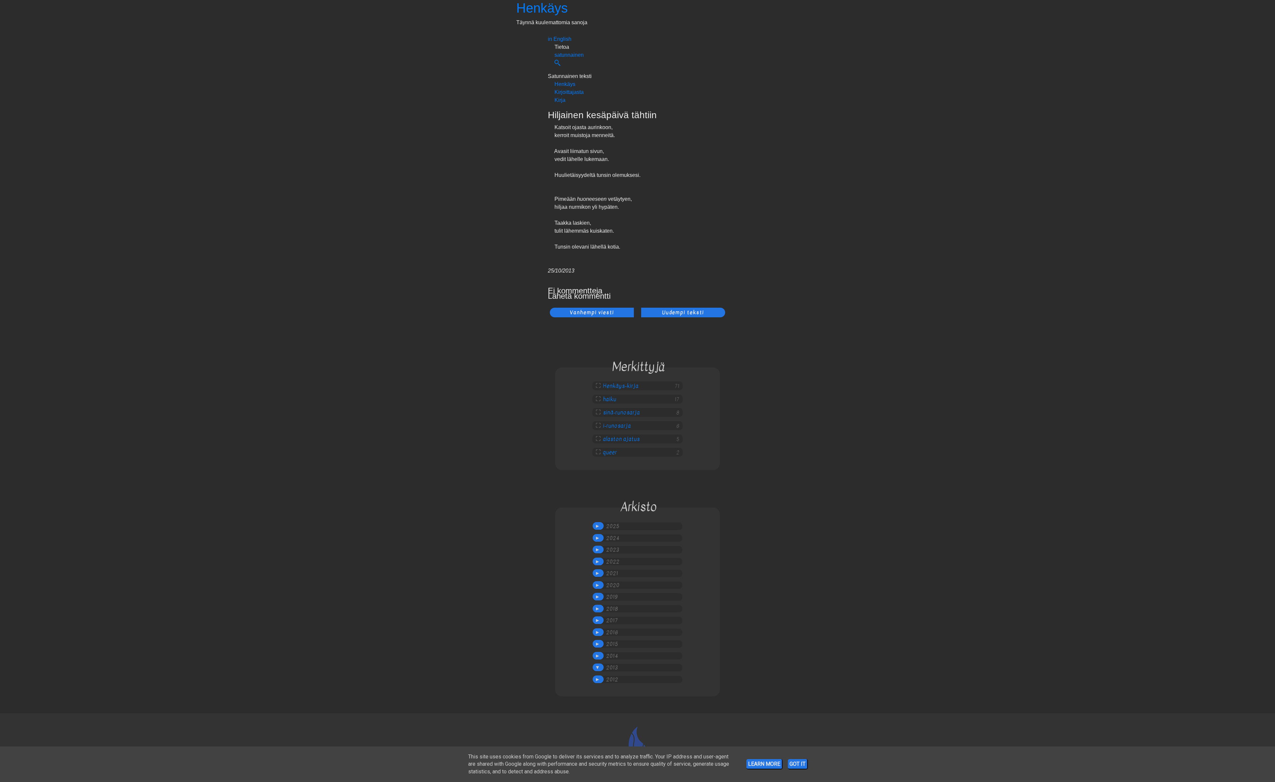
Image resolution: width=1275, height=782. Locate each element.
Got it (798, 764)
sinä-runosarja (621, 413)
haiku (609, 399)
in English (559, 39)
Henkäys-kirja (620, 386)
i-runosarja (617, 426)
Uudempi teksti (683, 312)
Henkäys (542, 8)
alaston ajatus (621, 439)
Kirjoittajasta (569, 92)
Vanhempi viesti (592, 312)
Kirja (559, 100)
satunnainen (569, 55)
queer (610, 452)
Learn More (764, 764)
